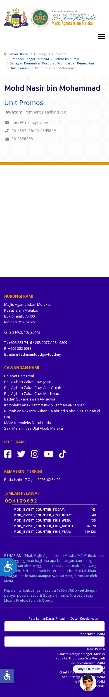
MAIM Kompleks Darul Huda (27, 422)
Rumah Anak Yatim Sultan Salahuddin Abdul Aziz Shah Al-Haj (52, 413)
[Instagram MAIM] (34, 454)
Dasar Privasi (55, 618)
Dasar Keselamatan (85, 618)
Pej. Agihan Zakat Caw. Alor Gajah (32, 387)
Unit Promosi (24, 102)
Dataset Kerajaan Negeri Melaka (81, 654)
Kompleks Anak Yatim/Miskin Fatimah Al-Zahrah (44, 404)
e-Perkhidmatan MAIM (88, 663)
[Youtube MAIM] (48, 454)
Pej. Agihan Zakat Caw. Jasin (27, 381)
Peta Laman (37, 618)
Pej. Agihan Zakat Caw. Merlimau (31, 393)
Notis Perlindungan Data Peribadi (80, 658)
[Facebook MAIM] (7, 454)
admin (14, 354)
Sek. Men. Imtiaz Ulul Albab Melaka (33, 428)
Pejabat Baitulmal (19, 375)
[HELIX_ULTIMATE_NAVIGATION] (101, 36)
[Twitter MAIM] (21, 454)
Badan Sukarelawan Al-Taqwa (29, 399)
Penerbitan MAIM (92, 634)
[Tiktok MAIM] (62, 454)
